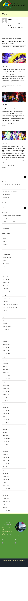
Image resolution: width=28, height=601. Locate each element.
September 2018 (6, 488)
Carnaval (5, 247)
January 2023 (6, 407)
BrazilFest (5, 244)
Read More (4, 48)
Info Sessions (6, 276)
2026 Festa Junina (7, 194)
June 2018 (5, 492)
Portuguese (5, 295)
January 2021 (6, 454)
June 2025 (5, 363)
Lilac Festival (6, 282)
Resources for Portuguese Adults (10, 304)
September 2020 (6, 463)
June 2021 (5, 451)
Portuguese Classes (7, 298)
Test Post (4, 143)
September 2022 (6, 419)
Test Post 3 (5, 66)
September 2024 (6, 378)
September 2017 (6, 501)
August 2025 (6, 357)
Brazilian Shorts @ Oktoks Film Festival (12, 184)
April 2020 (5, 470)
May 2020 (5, 466)
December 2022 (6, 410)
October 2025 (6, 350)
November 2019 (6, 479)
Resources (5, 301)
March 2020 (5, 473)
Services (5, 313)
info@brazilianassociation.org (12, 534)
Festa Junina (6, 263)
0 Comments (21, 46)
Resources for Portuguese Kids (10, 307)
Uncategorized (6, 329)
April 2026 (5, 341)
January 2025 (6, 372)
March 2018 (5, 495)
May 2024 (5, 382)
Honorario (16, 46)
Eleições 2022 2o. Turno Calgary (11, 38)
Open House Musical (7, 291)
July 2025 (5, 360)
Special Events (6, 317)
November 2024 (6, 375)
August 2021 (6, 444)
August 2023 (6, 394)
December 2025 (6, 347)
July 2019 (5, 482)
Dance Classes (6, 254)
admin (4, 46)
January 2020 (6, 476)
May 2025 (5, 366)
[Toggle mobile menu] (25, 8)
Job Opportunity (6, 279)
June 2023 (5, 400)
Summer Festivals (7, 326)
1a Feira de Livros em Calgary (10, 191)
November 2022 (6, 413)
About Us (5, 241)
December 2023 (6, 391)
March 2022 (5, 432)
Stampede (5, 323)
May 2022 (5, 429)
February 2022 (6, 435)
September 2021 (6, 441)
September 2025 (6, 353)
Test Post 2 (5, 104)
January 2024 (6, 388)
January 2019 (6, 485)
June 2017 (5, 504)
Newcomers (5, 288)
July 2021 (5, 448)
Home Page (5, 269)
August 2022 (6, 422)
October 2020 (6, 460)
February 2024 (6, 385)
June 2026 (5, 338)
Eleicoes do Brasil (7, 257)
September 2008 (6, 510)
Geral (14, 85)
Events (4, 260)
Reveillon (5, 310)
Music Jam (5, 285)
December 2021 (6, 438)
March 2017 (5, 507)
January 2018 (6, 498)
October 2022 (6, 416)
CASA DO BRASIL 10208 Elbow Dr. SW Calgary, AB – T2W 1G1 (7, 524)
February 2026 (6, 344)
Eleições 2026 (6, 197)
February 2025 (6, 369)
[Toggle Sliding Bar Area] (1, 1)
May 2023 (5, 404)
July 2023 (5, 397)
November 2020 (6, 457)
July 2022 (5, 426)
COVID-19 (5, 251)
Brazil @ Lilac (6, 188)
